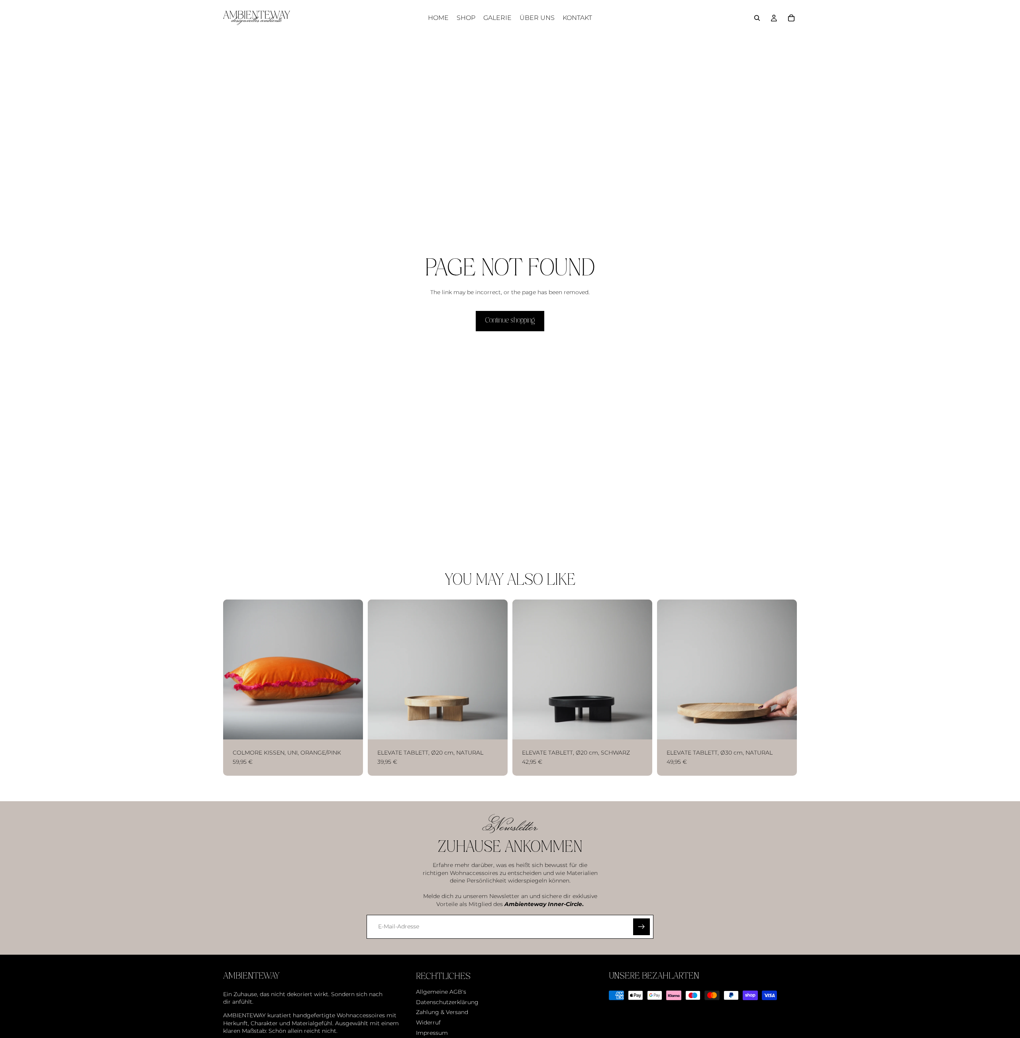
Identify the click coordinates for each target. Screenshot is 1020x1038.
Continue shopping (510, 320)
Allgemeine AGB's (441, 991)
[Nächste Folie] (351, 669)
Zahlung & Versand (442, 1012)
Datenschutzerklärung (447, 1001)
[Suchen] (757, 18)
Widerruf (428, 1022)
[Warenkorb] (791, 18)
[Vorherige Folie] (235, 669)
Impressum (432, 1032)
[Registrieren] (641, 926)
